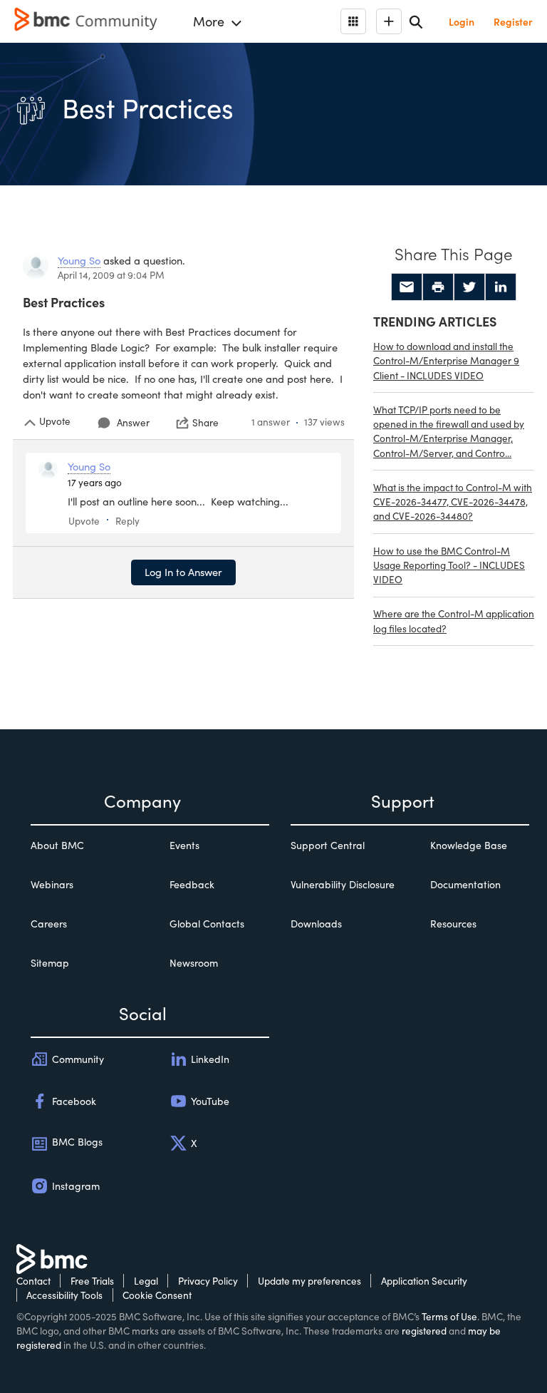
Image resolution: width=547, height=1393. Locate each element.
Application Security (424, 1280)
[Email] (407, 287)
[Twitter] (469, 287)
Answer (133, 422)
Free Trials (92, 1280)
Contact (33, 1280)
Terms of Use (449, 1316)
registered (424, 1330)
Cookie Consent (157, 1295)
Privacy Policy (208, 1280)
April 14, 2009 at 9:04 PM (111, 275)
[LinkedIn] (501, 287)
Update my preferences (309, 1280)
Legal (146, 1280)
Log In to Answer (183, 572)
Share (205, 422)
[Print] (438, 287)
